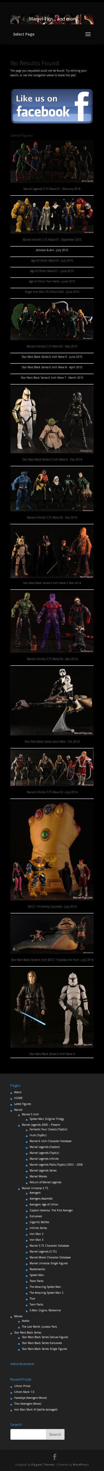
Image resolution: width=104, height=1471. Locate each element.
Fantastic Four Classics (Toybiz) (48, 1129)
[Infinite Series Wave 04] (52, 652)
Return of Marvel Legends (45, 1182)
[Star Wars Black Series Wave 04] (52, 1046)
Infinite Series (38, 1228)
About (18, 1092)
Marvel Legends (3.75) (43, 1251)
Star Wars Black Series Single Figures (44, 1349)
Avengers (35, 1193)
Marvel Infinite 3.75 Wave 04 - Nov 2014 (52, 659)
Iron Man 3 (36, 1240)
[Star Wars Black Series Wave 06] (52, 452)
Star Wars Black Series (27, 1332)
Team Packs (36, 1281)
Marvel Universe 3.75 (35, 1188)
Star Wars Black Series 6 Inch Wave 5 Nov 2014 (52, 583)
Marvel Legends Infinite (44, 1159)
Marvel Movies (38, 1176)
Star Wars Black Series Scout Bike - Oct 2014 (52, 741)
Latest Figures (22, 1104)
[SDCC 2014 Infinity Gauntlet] (52, 899)
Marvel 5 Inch (30, 1114)
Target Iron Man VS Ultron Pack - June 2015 (52, 292)
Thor (32, 1298)
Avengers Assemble (41, 1198)
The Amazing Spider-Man (45, 1287)
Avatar (26, 1321)
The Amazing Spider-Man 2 (46, 1293)
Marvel (18, 1110)
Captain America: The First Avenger (51, 1210)
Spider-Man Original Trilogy (47, 1119)
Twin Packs (36, 1304)
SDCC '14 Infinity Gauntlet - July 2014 (52, 906)
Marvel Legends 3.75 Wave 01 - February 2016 (52, 189)
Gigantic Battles (39, 1222)
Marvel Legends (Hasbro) (44, 1147)
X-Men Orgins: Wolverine (45, 1310)
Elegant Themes (43, 1464)
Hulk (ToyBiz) (38, 1135)
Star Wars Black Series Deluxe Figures (45, 1337)
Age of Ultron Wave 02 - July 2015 (52, 260)
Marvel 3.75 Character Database (49, 1245)
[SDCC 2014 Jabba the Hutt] (52, 952)
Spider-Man (37, 1275)
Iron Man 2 (36, 1234)
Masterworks (37, 1269)
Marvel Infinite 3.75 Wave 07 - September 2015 (52, 239)
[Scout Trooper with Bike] (52, 734)
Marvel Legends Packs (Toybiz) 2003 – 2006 (56, 1164)
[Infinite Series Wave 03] (52, 785)
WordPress (81, 1464)
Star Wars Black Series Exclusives (42, 1343)
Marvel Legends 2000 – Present (41, 1125)
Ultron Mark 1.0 (24, 1392)
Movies (18, 1316)
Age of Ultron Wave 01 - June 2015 (52, 271)
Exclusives (36, 1216)
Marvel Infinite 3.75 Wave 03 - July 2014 (52, 792)
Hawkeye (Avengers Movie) (30, 1398)
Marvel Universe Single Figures (49, 1263)
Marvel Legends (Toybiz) (44, 1153)
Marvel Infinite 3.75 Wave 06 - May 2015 (52, 346)
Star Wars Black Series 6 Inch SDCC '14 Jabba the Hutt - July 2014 (52, 960)
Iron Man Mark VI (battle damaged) (35, 1409)
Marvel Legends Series (43, 1170)
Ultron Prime (22, 1386)
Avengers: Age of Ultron (44, 1204)
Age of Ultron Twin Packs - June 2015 (52, 281)
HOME (18, 1098)
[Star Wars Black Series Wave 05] (52, 552)
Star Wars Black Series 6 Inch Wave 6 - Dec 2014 (52, 459)
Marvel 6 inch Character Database (50, 1141)
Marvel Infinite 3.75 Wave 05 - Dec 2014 (52, 517)
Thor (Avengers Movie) (27, 1403)
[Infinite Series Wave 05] (52, 339)
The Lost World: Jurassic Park (39, 1326)
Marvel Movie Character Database (50, 1257)
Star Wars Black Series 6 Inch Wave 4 (52, 1054)
